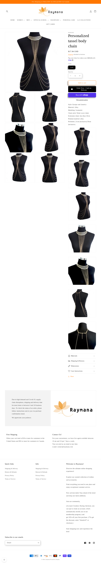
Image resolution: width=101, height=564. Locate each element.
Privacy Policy (9, 475)
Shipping (70, 54)
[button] (7, 11)
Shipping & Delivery (11, 468)
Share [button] (72, 376)
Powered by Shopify (55, 559)
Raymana (48, 559)
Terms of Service (10, 479)
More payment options (82, 100)
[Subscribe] (38, 542)
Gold (71, 67)
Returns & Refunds (11, 472)
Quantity (70, 72)
